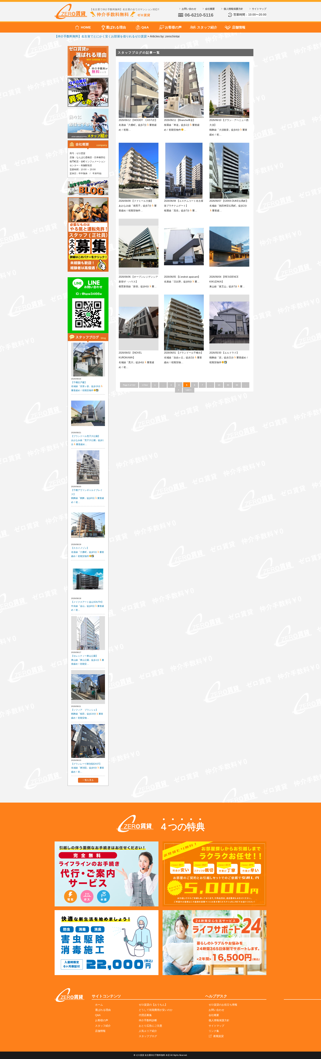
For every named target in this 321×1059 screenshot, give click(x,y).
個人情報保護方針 (233, 8)
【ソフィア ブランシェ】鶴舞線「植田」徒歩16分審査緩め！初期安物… (87, 714)
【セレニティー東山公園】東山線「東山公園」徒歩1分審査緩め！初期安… (87, 660)
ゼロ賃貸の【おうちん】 (153, 1004)
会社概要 (210, 8)
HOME (86, 27)
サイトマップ (259, 8)
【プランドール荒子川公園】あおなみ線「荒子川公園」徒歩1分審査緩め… (87, 440)
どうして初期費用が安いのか (156, 1009)
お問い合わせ (189, 8)
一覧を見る (88, 780)
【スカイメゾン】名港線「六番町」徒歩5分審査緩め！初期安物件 (87, 552)
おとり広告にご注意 (150, 1025)
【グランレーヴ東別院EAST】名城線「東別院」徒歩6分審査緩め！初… (87, 768)
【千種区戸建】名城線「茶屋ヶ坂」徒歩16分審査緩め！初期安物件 (85, 386)
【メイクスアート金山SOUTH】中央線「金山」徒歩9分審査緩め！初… (87, 606)
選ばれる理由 (116, 27)
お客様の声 (173, 27)
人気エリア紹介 (148, 1030)
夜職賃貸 (218, 1036)
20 (228, 385)
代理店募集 (145, 1015)
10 (219, 385)
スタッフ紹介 (207, 27)
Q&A (145, 27)
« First (145, 385)
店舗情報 (238, 27)
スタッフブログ (148, 1036)
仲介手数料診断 (148, 1020)
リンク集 (214, 1030)
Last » (188, 390)
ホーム (99, 1004)
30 (237, 385)
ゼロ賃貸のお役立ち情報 (223, 1004)
